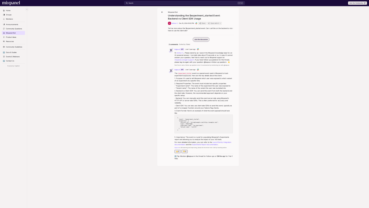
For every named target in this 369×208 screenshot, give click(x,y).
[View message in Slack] (196, 23)
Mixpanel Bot (173, 12)
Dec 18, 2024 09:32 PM (186, 23)
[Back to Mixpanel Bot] (162, 12)
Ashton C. (180, 53)
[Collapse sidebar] (27, 9)
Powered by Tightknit (13, 66)
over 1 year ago (191, 49)
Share (203, 23)
